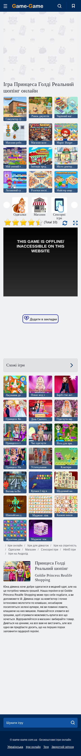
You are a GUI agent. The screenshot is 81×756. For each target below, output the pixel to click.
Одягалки (14, 549)
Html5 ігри (69, 549)
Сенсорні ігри (49, 549)
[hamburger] (5, 6)
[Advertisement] (61, 46)
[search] (73, 723)
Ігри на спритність (64, 545)
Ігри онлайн (15, 545)
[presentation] (6, 205)
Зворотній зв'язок (63, 747)
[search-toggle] (59, 6)
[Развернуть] (75, 223)
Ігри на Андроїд (18, 553)
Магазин (30, 549)
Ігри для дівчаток (38, 545)
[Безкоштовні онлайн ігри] (27, 6)
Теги (46, 747)
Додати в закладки (43, 319)
